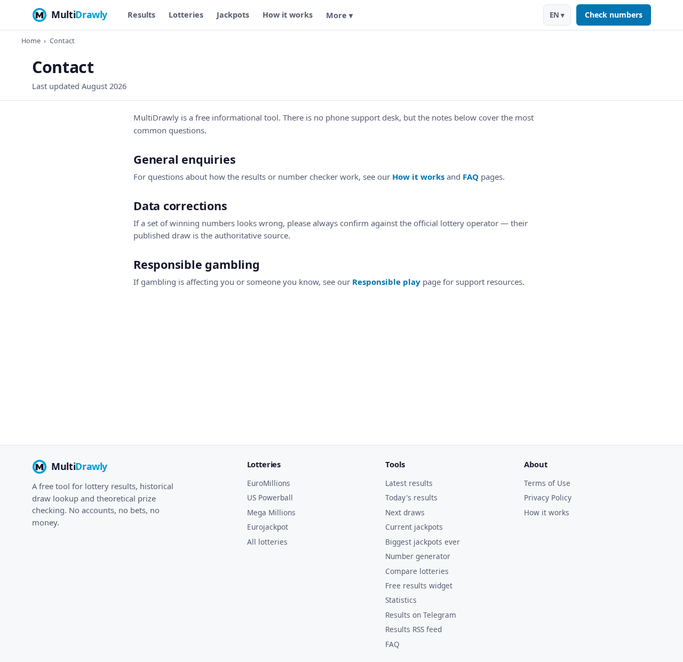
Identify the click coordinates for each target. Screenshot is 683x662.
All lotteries (267, 542)
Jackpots (233, 15)
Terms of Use (547, 483)
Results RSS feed (413, 629)
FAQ (471, 176)
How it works (288, 15)
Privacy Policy (547, 497)
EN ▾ (557, 15)
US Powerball (270, 497)
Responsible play (386, 281)
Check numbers (613, 15)
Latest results (409, 483)
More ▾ (339, 15)
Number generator (417, 556)
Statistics (401, 600)
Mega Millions (271, 512)
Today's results (411, 497)
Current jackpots (414, 527)
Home (31, 40)
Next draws (405, 512)
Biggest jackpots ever (422, 542)
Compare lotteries (417, 571)
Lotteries (186, 15)
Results (141, 15)
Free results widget (418, 585)
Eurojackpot (267, 527)
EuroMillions (268, 483)
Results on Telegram (420, 615)
